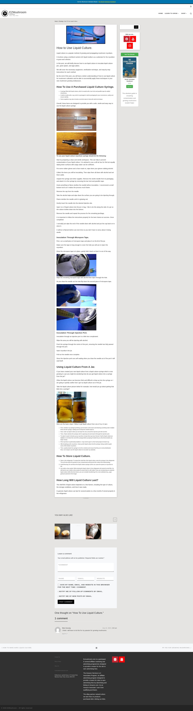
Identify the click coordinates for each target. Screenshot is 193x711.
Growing (61, 21)
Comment (63, 565)
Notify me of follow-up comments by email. (81, 591)
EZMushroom (12, 708)
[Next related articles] (115, 519)
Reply (65, 634)
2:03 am (114, 628)
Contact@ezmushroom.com (61, 670)
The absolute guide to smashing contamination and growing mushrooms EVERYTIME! (129, 98)
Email (81, 578)
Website (101, 578)
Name (61, 578)
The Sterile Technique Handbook (107, 1)
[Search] (136, 27)
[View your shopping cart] (191, 6)
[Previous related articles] (111, 519)
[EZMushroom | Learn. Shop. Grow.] (5, 13)
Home (56, 21)
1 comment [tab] (61, 618)
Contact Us (57, 657)
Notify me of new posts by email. (75, 596)
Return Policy (58, 661)
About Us (57, 666)
